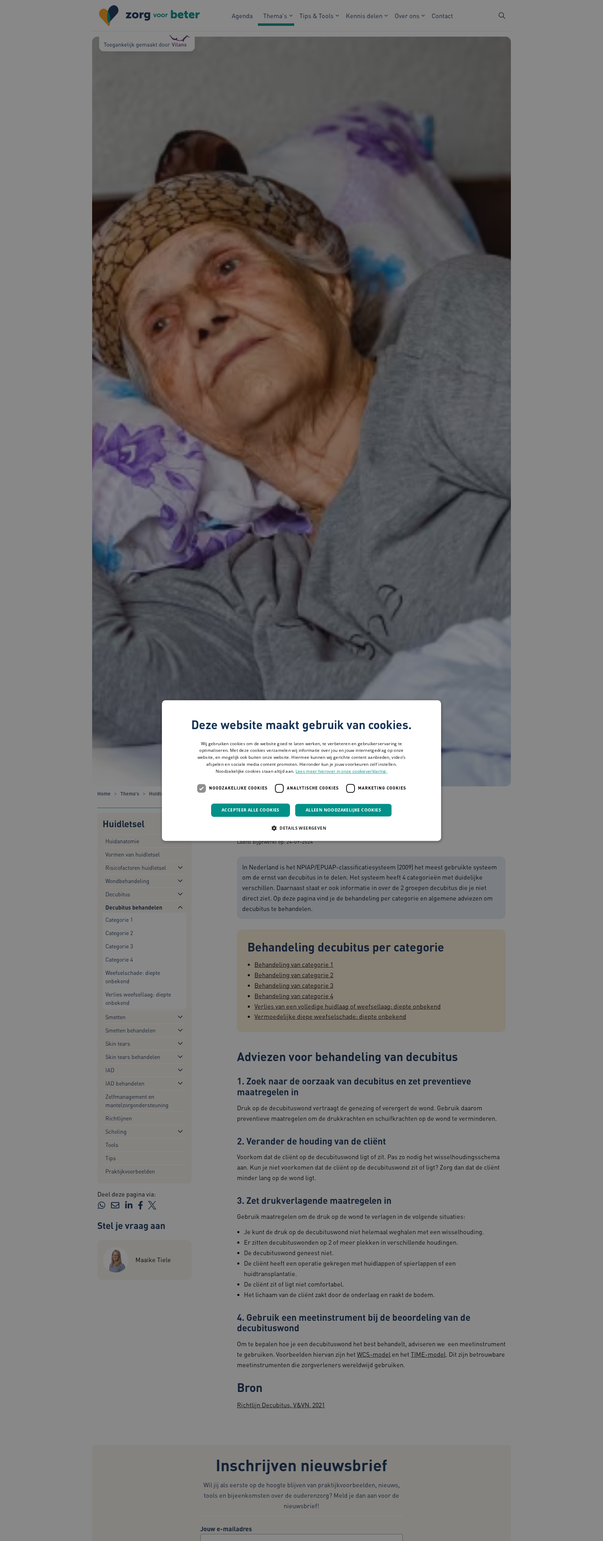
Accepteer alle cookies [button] (251, 810)
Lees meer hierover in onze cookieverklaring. (341, 771)
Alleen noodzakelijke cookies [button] (343, 810)
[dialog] (301, 770)
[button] (301, 828)
